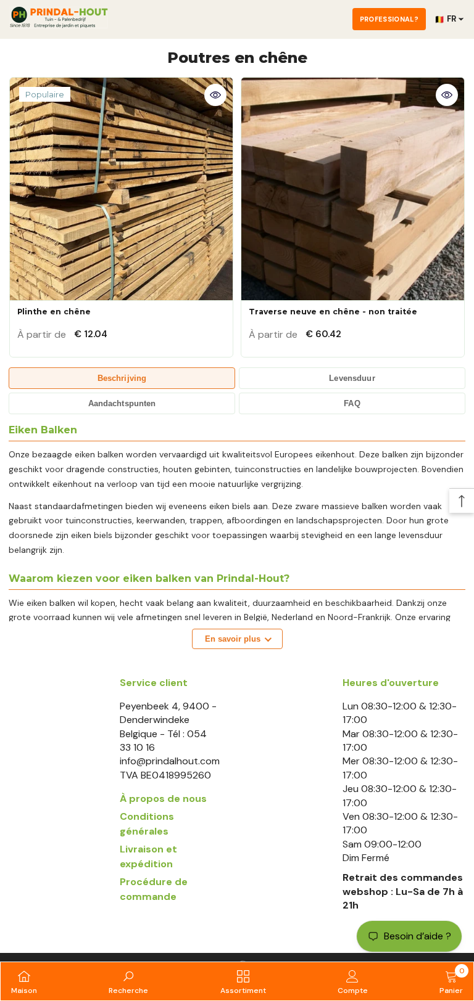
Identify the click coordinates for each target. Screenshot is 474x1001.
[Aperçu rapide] (215, 95)
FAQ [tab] (352, 403)
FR (445, 19)
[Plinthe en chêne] (121, 189)
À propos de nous (163, 798)
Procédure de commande (154, 889)
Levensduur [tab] (352, 378)
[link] (128, 981)
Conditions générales (147, 824)
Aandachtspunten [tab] (122, 403)
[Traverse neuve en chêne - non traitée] (352, 189)
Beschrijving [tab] (122, 378)
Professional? (389, 19)
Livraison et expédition (148, 856)
